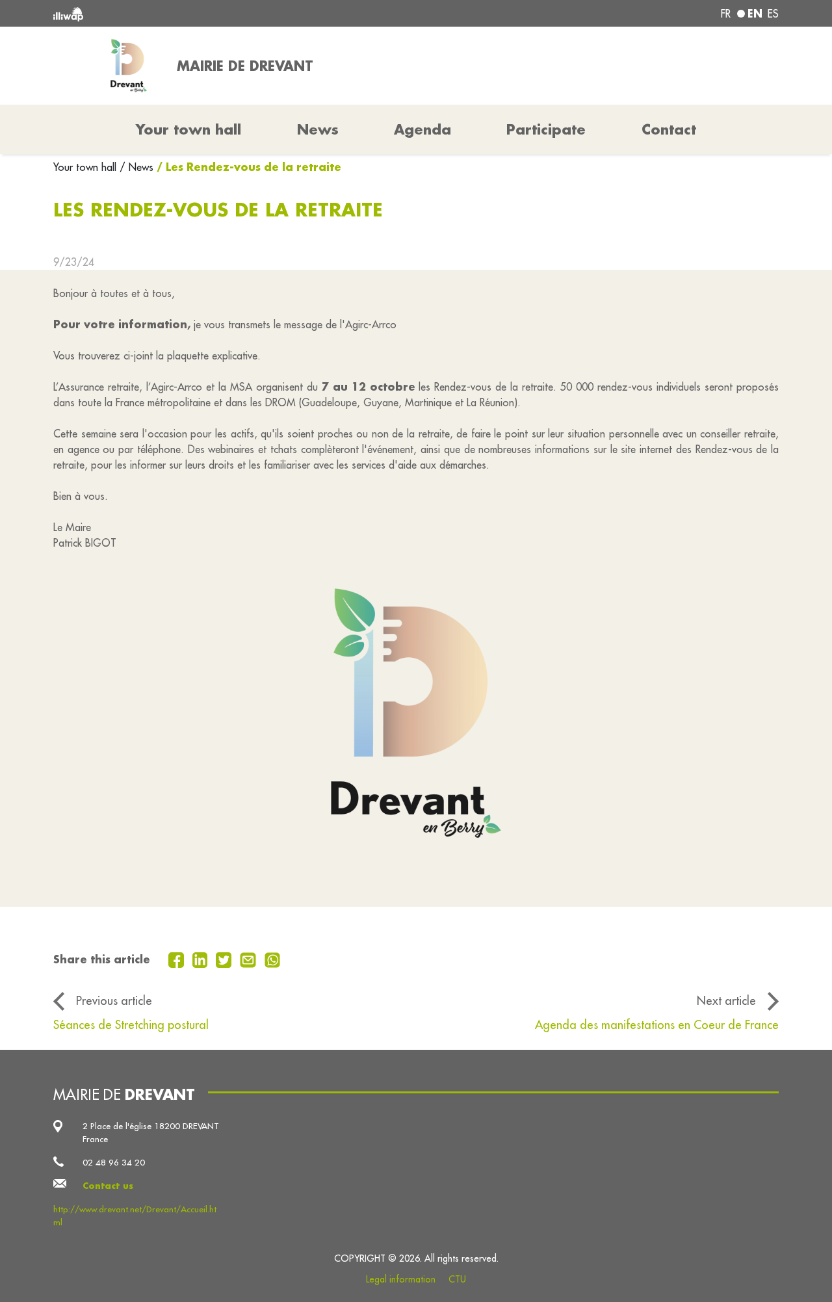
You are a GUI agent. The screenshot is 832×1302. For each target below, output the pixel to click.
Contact (669, 129)
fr (726, 13)
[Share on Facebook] (178, 958)
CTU (457, 1279)
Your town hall (86, 167)
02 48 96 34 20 (114, 1162)
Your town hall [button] (188, 129)
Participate (546, 129)
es (773, 13)
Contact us (108, 1185)
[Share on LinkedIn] (202, 958)
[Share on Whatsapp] (272, 958)
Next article (726, 1000)
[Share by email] (249, 958)
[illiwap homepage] (200, 13)
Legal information (401, 1279)
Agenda (422, 129)
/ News (136, 167)
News (318, 129)
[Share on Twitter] (225, 958)
